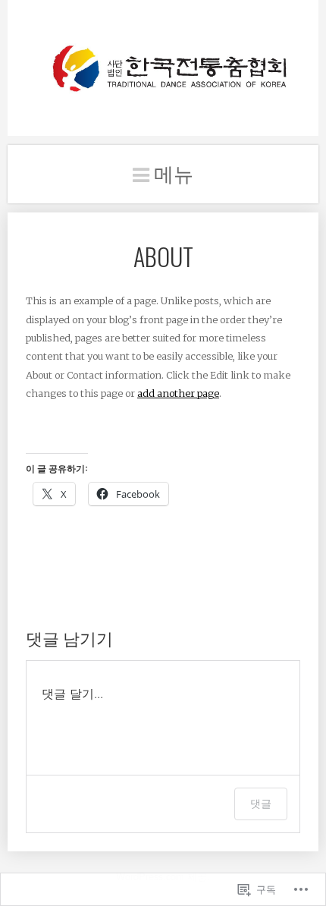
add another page (178, 393)
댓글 (260, 803)
